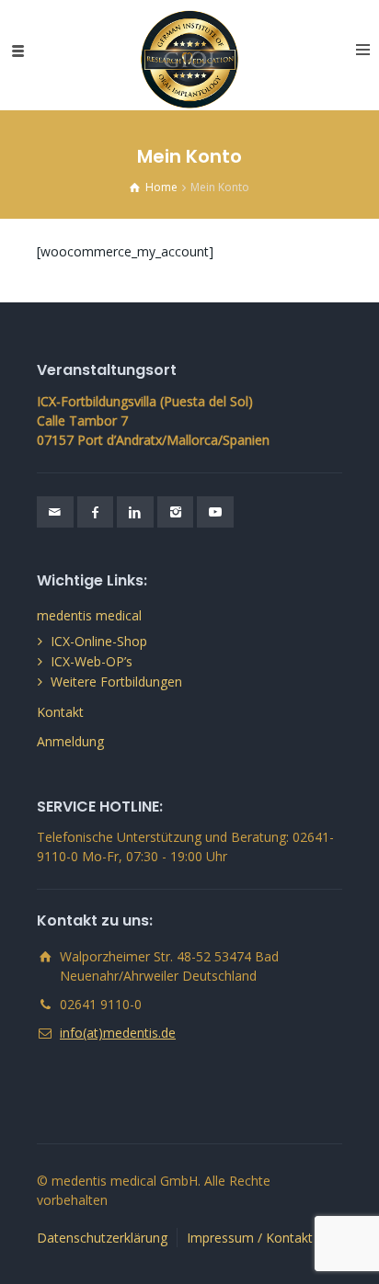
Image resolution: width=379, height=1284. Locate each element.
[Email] (55, 512)
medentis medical (89, 615)
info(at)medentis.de (118, 1032)
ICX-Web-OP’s (91, 661)
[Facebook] (95, 512)
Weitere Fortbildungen (116, 681)
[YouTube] (215, 512)
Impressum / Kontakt (250, 1237)
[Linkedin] (135, 512)
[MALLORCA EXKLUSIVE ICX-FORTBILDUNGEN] (190, 50)
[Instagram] (175, 512)
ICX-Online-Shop (99, 641)
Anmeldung (70, 741)
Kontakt (60, 712)
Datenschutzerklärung (102, 1237)
